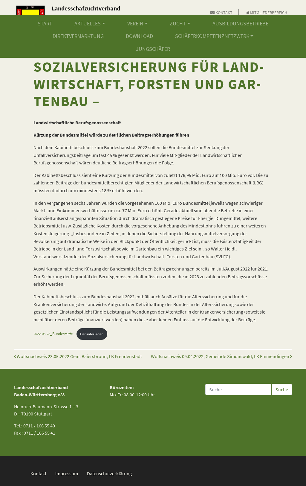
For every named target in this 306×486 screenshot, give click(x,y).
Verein (135, 23)
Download (139, 36)
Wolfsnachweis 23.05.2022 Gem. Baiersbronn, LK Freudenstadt (79, 356)
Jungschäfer (153, 49)
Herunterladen (91, 333)
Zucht (178, 23)
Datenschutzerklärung (109, 473)
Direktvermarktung (78, 36)
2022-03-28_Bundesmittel (53, 333)
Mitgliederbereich (268, 12)
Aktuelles (87, 23)
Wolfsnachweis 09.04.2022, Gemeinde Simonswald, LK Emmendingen (220, 356)
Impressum (66, 473)
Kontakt (223, 12)
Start (45, 23)
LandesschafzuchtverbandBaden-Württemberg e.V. (86, 12)
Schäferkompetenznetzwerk (212, 36)
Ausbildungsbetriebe (240, 23)
